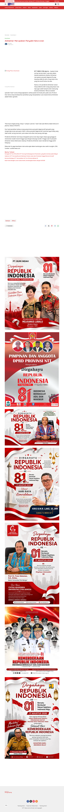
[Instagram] (33, 801)
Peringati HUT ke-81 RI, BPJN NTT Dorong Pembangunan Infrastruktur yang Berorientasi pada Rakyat (31, 154)
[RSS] (36, 801)
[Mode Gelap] (56, 4)
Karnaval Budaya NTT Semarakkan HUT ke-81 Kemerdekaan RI (21, 158)
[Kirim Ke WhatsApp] (58, 226)
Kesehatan (7, 38)
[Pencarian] (58, 4)
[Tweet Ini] (49, 226)
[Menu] (6, 4)
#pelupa (8, 220)
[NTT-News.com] (10, 4)
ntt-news (10, 43)
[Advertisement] (32, 22)
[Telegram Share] (55, 226)
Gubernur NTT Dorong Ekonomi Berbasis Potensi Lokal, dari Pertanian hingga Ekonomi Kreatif (29, 156)
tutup (6, 805)
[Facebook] (28, 801)
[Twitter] (31, 801)
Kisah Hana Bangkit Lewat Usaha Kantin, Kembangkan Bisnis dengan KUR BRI (25, 160)
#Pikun (13, 220)
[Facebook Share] (45, 226)
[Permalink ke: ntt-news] (6, 44)
